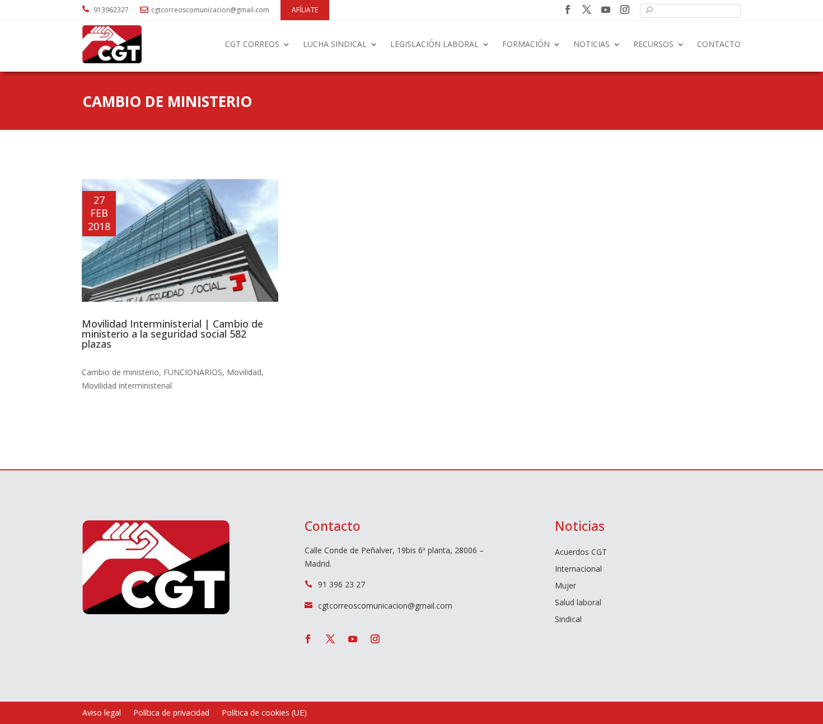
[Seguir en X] (586, 9)
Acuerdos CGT (581, 552)
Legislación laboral (434, 44)
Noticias (591, 44)
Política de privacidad (171, 713)
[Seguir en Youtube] (605, 9)
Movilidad (244, 372)
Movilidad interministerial (127, 385)
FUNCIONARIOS (192, 372)
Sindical (568, 619)
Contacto (719, 44)
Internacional (578, 569)
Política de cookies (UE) (264, 713)
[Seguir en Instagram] (624, 9)
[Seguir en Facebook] (567, 9)
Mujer (565, 586)
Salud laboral (578, 603)
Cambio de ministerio (120, 372)
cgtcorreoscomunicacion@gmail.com (210, 10)
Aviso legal (101, 713)
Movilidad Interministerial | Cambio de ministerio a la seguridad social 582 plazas (172, 334)
